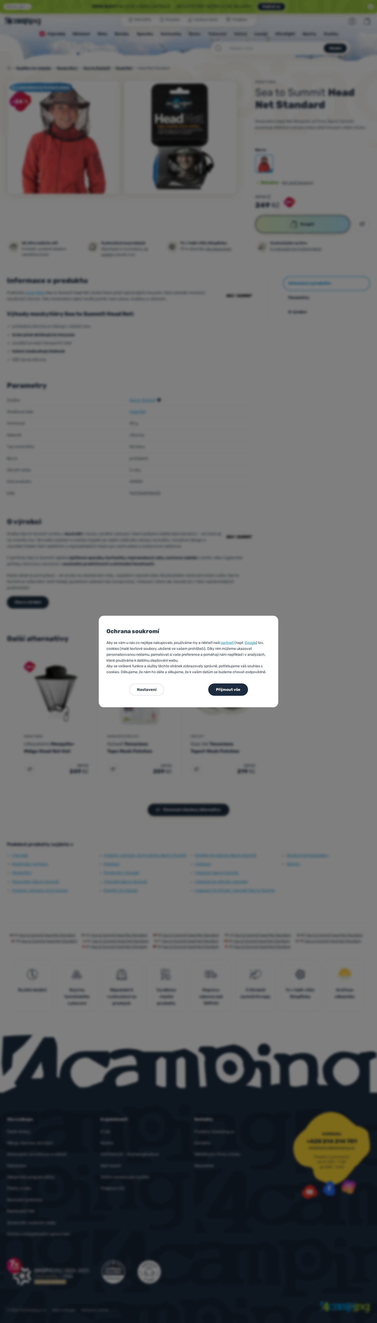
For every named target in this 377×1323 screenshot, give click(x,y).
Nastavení (146, 689)
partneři (227, 643)
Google (250, 643)
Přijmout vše (228, 689)
